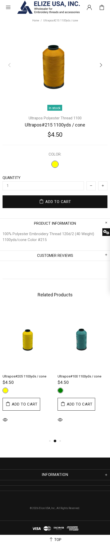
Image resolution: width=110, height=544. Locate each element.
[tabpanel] (27, 372)
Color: (55, 154)
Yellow (55, 164)
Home (35, 20)
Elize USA (48, 7)
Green (60, 390)
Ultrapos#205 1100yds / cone (24, 376)
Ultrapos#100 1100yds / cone (79, 376)
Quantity (11, 177)
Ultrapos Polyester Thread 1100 (55, 118)
